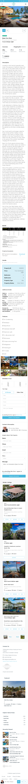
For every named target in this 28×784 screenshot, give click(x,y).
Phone (4, 444)
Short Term (5, 35)
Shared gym (7, 347)
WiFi (5, 354)
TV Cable (6, 350)
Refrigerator (7, 344)
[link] (14, 493)
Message (5, 461)
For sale (9, 777)
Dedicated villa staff (9, 329)
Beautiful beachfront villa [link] (15, 748)
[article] (14, 695)
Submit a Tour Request (14, 417)
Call (7, 519)
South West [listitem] (6, 725)
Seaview (22, 486)
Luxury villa (21, 524)
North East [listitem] (6, 717)
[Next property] (22, 637)
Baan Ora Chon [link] (13, 733)
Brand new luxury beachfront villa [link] (13, 621)
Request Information (14, 476)
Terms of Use (19, 414)
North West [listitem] (6, 719)
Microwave (7, 338)
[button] (14, 16)
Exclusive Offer (16, 599)
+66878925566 (14, 430)
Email (4, 450)
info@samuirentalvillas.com (10, 659)
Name (4, 438)
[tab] (3, 30)
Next (17, 637)
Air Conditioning (8, 319)
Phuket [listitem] (5, 721)
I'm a (3, 456)
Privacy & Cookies (16, 777)
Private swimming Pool (10, 341)
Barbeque (6, 322)
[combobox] (14, 395)
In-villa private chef (9, 335)
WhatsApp (24, 430)
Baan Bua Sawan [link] (13, 740)
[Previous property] (5, 637)
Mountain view (17, 486)
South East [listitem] (6, 723)
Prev (10, 637)
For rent (3, 777)
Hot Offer (12, 486)
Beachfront (7, 325)
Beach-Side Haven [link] (9, 584)
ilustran (18, 774)
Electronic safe (8, 332)
